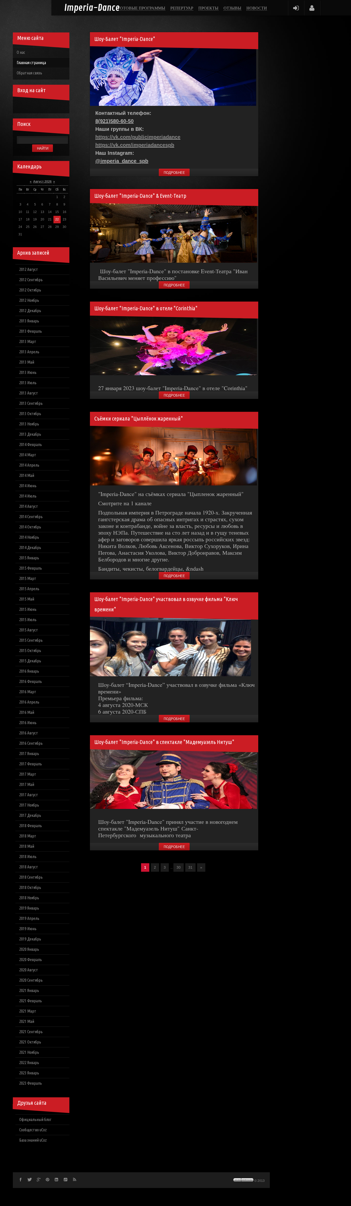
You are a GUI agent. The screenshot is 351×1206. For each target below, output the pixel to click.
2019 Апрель (29, 918)
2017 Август (28, 794)
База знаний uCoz (33, 1140)
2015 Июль (27, 619)
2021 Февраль (30, 1000)
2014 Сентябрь (31, 516)
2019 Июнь (27, 928)
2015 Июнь (27, 609)
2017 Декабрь (30, 815)
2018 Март (27, 836)
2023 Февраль (30, 1083)
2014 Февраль (30, 444)
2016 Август (28, 733)
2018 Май (26, 846)
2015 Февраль (30, 568)
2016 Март (27, 691)
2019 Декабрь (30, 939)
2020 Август (28, 970)
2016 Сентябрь (31, 743)
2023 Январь (29, 1073)
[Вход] (296, 7)
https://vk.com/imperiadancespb (134, 145)
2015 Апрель (29, 588)
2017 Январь (29, 753)
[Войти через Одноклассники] (64, 105)
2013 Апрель (29, 351)
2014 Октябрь (30, 527)
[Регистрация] (312, 7)
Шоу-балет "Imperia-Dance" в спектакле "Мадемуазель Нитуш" (164, 742)
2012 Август (28, 269)
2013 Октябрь (30, 413)
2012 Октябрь (30, 290)
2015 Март (27, 578)
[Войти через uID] (20, 105)
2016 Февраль (30, 681)
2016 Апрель (29, 702)
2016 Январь (29, 671)
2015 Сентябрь (31, 640)
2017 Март (27, 774)
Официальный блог (35, 1119)
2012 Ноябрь (29, 300)
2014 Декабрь (30, 547)
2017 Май (26, 784)
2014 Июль (27, 496)
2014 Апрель (29, 465)
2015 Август (28, 630)
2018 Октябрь (30, 887)
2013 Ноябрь (29, 424)
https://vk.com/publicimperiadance (137, 137)
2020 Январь (29, 949)
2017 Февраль (30, 764)
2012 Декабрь (30, 310)
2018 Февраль (30, 825)
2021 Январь (29, 990)
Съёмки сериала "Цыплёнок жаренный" (138, 418)
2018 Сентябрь (31, 877)
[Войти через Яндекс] (47, 105)
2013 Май (26, 362)
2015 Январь (29, 557)
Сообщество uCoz (33, 1129)
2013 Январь (29, 321)
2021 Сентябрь (31, 1031)
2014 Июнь (27, 485)
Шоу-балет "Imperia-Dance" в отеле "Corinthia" (146, 308)
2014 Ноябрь (29, 537)
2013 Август (28, 393)
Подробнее (174, 173)
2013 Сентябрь (31, 403)
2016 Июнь (27, 722)
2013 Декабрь (30, 434)
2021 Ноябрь (29, 1052)
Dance (92, 8)
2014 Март (27, 454)
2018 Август (28, 867)
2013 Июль (27, 382)
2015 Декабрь (30, 660)
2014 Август (28, 506)
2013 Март (27, 341)
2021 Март (27, 1011)
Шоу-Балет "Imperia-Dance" (124, 39)
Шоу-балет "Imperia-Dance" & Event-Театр (140, 195)
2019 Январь (29, 908)
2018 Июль (27, 856)
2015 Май (26, 599)
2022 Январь (29, 1062)
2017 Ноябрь (29, 805)
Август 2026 (42, 181)
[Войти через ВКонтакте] (29, 105)
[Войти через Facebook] (38, 105)
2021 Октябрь (30, 1042)
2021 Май (26, 1021)
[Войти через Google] (55, 105)
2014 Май (26, 475)
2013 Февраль (30, 331)
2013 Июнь (27, 372)
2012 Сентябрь (31, 279)
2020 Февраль (30, 959)
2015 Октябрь (30, 650)
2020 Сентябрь (31, 980)
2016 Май (26, 712)
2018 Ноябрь (29, 897)
